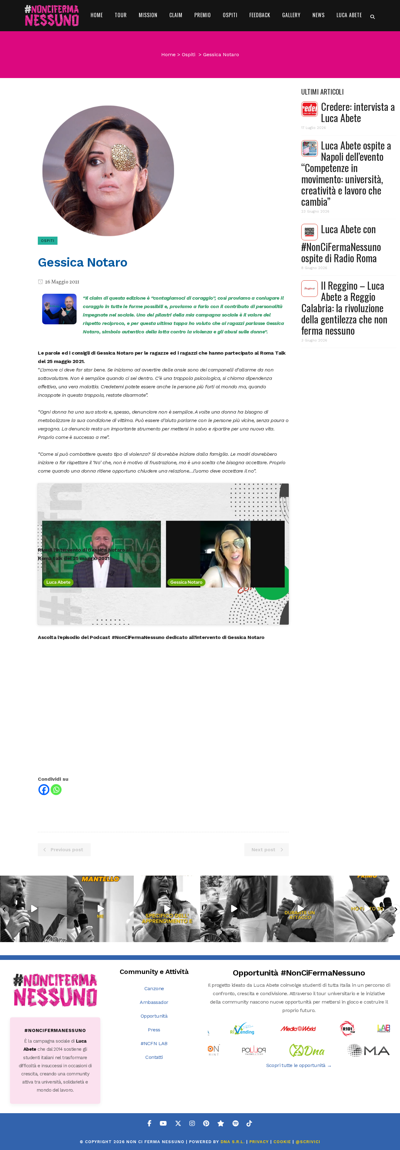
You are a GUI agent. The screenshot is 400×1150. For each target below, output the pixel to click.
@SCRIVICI (308, 1141)
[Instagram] (61, 936)
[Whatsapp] (56, 789)
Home (168, 54)
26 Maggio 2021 (61, 282)
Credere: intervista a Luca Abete (358, 112)
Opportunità (154, 1016)
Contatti (153, 1057)
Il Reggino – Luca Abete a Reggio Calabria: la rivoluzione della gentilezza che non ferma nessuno (344, 307)
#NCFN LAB (154, 1043)
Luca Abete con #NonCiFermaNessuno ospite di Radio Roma (341, 243)
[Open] (33, 909)
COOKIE (282, 1141)
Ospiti (188, 54)
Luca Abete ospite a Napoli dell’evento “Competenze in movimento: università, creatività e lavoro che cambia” (346, 173)
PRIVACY (259, 1141)
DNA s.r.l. (233, 1141)
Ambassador (154, 1002)
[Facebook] (43, 789)
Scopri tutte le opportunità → (299, 1065)
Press (154, 1030)
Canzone (154, 988)
